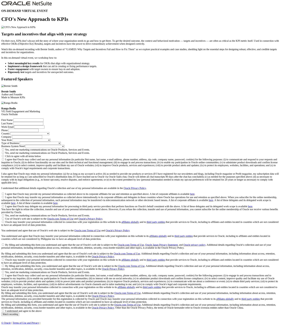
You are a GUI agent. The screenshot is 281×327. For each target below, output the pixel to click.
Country (5, 133)
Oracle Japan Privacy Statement (161, 244)
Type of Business (10, 143)
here (192, 194)
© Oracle (6, 322)
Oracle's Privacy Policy (90, 218)
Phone (4, 130)
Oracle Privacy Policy (135, 188)
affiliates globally (130, 222)
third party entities (156, 222)
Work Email (7, 126)
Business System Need (13, 146)
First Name (7, 120)
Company (6, 136)
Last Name (7, 123)
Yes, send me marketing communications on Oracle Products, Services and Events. (47, 149)
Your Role (6, 140)
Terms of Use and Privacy (26, 322)
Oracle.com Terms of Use (60, 218)
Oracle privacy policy (194, 244)
